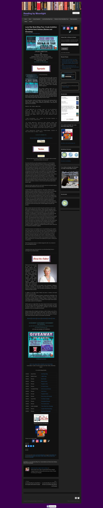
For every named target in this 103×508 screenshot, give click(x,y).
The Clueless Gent (45, 403)
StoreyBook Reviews (45, 401)
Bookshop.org (41, 139)
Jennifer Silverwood (65, 98)
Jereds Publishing (64, 111)
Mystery (33, 456)
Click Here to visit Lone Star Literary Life (68, 143)
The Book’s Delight (45, 398)
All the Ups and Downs (46, 388)
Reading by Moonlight (34, 13)
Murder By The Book (39, 138)
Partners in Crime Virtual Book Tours (61, 19)
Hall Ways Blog (44, 373)
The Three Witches (64, 113)
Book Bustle (43, 378)
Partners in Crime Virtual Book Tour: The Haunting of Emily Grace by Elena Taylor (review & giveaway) (70, 67)
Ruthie (66, 74)
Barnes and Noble (48, 138)
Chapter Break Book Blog (46, 408)
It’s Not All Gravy (44, 386)
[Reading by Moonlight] (51, 9)
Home (25, 19)
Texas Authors (38, 456)
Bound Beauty (63, 97)
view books (74, 78)
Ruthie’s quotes (64, 83)
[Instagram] (37, 441)
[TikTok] (48, 441)
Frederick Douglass (65, 86)
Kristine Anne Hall (34, 468)
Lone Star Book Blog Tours (47, 19)
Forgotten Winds (44, 393)
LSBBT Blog (43, 376)
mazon (39, 318)
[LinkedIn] (41, 441)
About (30, 19)
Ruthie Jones (37, 33)
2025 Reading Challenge (68, 72)
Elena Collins (64, 114)
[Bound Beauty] (77, 99)
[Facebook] (33, 441)
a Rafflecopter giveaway (41, 359)
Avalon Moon (63, 101)
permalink (31, 457)
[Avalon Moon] (77, 104)
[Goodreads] (44, 441)
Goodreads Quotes (75, 89)
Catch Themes (77, 501)
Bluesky (78, 498)
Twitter (53, 318)
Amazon (32, 138)
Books (34, 454)
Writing (26, 21)
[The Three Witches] (77, 115)
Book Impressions (73, 19)
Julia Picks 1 (44, 391)
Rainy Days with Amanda (46, 396)
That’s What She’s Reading (47, 406)
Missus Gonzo (44, 381)
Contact (30, 21)
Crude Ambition (51, 454)
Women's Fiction (46, 456)
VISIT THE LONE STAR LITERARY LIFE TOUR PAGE (41, 364)
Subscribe (64, 48)
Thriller (42, 456)
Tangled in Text (44, 383)
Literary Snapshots (36, 19)
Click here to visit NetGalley (66, 161)
